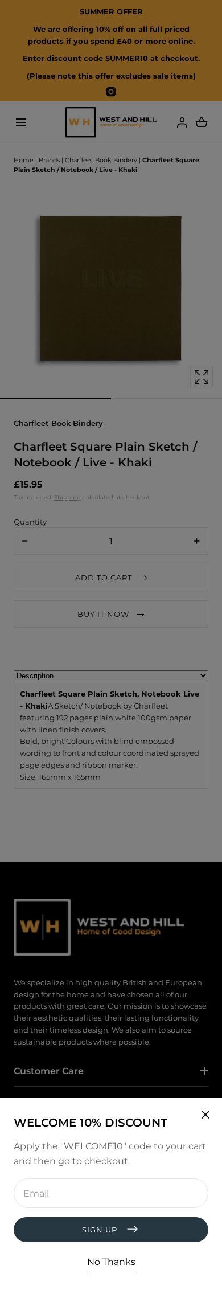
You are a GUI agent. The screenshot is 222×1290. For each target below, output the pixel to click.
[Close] (111, 645)
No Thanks (111, 1261)
